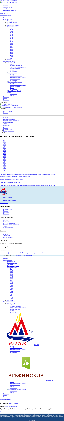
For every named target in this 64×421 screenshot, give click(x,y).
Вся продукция (11, 62)
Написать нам (4, 13)
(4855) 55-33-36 (7, 8)
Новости (5, 98)
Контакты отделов (12, 22)
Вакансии (6, 97)
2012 (11, 38)
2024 (11, 29)
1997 (11, 58)
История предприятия (13, 25)
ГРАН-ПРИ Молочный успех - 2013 (10, 182)
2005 (11, 49)
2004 (11, 50)
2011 (11, 40)
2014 (11, 35)
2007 (11, 46)
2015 (11, 34)
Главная (5, 17)
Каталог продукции (9, 61)
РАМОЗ (5, 234)
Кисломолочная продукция (18, 67)
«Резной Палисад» (17, 107)
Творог (12, 70)
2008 (11, 44)
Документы (10, 23)
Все (11, 28)
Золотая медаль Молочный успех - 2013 (11, 179)
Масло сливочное (15, 68)
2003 (11, 52)
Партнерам (10, 59)
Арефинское (6, 235)
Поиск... (5, 5)
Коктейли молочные (16, 65)
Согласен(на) (32, 420)
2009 (11, 43)
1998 (11, 56)
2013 (11, 37)
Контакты (6, 100)
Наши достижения (12, 26)
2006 (11, 47)
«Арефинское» (14, 105)
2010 (11, 41)
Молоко (12, 64)
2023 (11, 31)
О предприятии (7, 19)
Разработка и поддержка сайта (23, 255)
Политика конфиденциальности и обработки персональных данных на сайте (22, 253)
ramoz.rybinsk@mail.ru (9, 10)
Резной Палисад (7, 237)
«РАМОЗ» (10, 104)
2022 (11, 32)
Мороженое (13, 71)
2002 (11, 53)
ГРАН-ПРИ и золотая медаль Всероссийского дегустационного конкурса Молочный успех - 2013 (28, 185)
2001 (11, 55)
